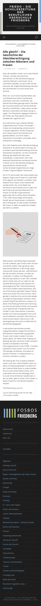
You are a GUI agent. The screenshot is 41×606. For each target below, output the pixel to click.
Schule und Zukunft (10, 544)
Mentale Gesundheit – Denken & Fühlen (18, 522)
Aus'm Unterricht (9, 470)
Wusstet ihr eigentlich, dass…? (14, 584)
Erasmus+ (7, 496)
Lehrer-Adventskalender (12, 514)
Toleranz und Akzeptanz (12, 562)
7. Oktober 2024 (9, 69)
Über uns (6, 438)
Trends (6, 566)
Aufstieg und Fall (9, 465)
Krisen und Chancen (11, 509)
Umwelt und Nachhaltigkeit (13, 571)
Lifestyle (6, 518)
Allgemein (7, 461)
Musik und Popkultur (11, 527)
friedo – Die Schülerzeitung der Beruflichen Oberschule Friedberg (19, 599)
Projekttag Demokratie (12, 535)
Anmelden (7, 449)
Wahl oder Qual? (9, 579)
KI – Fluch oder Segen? (11, 505)
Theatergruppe (9, 557)
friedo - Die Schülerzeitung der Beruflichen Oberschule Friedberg (20, 13)
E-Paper (6, 487)
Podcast (6, 531)
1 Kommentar (22, 69)
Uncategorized (8, 575)
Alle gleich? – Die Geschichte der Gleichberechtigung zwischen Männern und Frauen (18, 58)
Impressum (7, 433)
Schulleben (7, 549)
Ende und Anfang (9, 492)
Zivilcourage (8, 588)
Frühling (6, 500)
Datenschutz (8, 429)
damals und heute (10, 478)
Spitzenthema (8, 553)
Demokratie (7, 483)
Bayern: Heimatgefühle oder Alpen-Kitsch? (19, 474)
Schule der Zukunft (10, 540)
